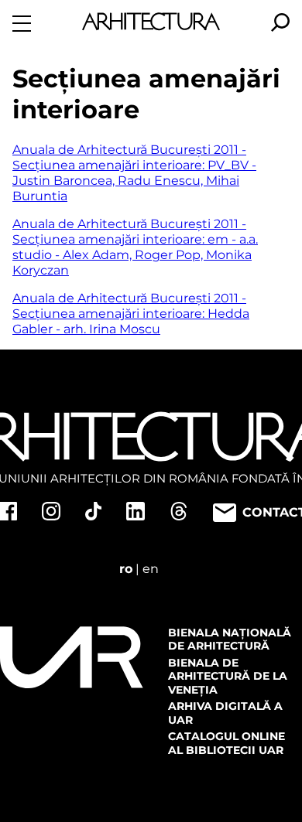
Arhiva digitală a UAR (225, 713)
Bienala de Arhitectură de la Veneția (227, 676)
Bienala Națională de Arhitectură (229, 639)
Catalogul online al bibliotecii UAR (226, 743)
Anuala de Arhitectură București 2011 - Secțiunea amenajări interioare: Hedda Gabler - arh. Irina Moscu (130, 313)
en (150, 568)
